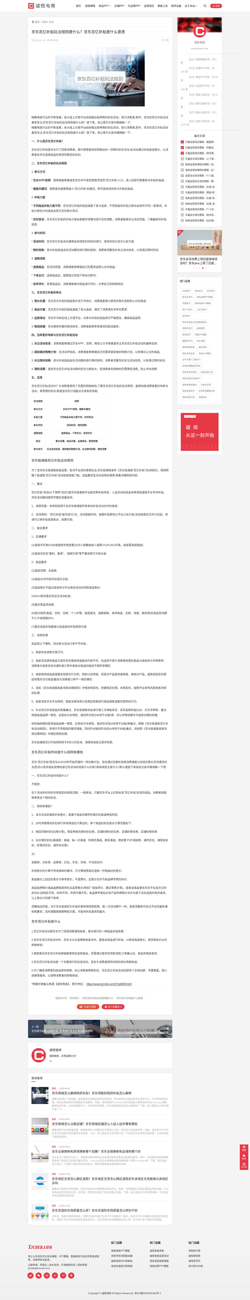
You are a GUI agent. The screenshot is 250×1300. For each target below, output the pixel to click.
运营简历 (149, 5)
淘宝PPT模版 (205, 353)
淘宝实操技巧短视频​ (121, 1266)
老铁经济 (186, 335)
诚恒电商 (203, 347)
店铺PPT (119, 5)
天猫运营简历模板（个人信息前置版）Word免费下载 (201, 209)
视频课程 (90, 5)
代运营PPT (134, 5)
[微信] (39, 1275)
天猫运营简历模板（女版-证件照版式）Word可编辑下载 (201, 186)
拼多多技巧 (187, 297)
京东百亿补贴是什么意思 (129, 998)
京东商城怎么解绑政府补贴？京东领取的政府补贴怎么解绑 (91, 1093)
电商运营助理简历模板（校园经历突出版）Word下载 (201, 164)
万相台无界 (206, 385)
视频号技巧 (187, 328)
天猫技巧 (186, 303)
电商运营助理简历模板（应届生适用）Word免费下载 (201, 170)
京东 (44, 22)
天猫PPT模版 (201, 335)
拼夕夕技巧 (187, 310)
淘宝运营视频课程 (159, 1261)
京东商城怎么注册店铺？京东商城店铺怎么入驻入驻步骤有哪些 (95, 1124)
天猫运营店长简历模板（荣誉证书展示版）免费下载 (201, 181)
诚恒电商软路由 (189, 385)
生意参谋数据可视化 (191, 366)
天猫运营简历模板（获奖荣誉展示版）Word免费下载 (201, 153)
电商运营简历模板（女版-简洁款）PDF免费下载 (201, 198)
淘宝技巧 (199, 291)
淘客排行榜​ (194, 1250)
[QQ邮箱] (47, 1275)
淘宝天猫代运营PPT (191, 378)
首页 (78, 5)
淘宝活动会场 (188, 353)
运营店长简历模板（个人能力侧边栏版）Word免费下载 (201, 175)
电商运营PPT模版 (205, 297)
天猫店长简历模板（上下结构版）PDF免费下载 (201, 158)
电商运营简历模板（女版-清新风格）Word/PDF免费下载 (201, 203)
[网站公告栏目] (63, 1275)
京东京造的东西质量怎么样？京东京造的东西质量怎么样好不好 (95, 1210)
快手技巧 (186, 316)
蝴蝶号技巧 (187, 341)
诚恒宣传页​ (194, 1261)
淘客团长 (203, 397)
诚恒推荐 (201, 328)
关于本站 (190, 5)
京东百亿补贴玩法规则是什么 (97, 998)
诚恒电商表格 (188, 347)
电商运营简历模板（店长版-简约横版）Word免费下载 (201, 220)
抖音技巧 (186, 291)
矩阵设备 (176, 5)
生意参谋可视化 (189, 372)
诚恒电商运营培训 (159, 1255)
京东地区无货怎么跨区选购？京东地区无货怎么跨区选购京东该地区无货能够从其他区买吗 (110, 1181)
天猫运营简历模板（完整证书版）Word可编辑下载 (201, 147)
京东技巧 (74, 998)
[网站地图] (71, 1275)
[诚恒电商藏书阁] (55, 1275)
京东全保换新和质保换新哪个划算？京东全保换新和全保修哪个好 (96, 1151)
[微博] (30, 1275)
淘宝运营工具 (207, 372)
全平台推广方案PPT (191, 360)
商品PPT (104, 5)
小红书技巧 (202, 310)
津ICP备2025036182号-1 (147, 1293)
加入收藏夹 (114, 1006)
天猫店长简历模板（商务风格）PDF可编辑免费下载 (201, 215)
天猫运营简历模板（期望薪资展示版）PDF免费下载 (201, 142)
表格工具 (162, 5)
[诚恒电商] (200, 31)
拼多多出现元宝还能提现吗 (194, 322)
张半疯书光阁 (195, 1266)
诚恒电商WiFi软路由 (121, 1261)
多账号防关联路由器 (121, 1255)
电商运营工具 (188, 397)
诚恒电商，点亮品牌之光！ (63, 1056)
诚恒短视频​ (194, 1255)
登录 (217, 6)
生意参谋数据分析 (207, 391)
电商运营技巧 (188, 391)
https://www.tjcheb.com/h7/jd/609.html (109, 984)
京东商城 (201, 341)
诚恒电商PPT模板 (203, 303)
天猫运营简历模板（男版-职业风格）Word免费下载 (201, 192)
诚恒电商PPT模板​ (120, 1250)
